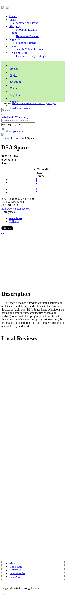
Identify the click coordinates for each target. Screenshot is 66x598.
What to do (8, 117)
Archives (15, 576)
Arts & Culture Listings (29, 49)
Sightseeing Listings (27, 22)
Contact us (16, 566)
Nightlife (14, 39)
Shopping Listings (26, 29)
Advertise (15, 569)
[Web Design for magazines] (1, 591)
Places (14, 138)
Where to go (22, 117)
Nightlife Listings (26, 42)
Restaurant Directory (28, 36)
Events (13, 16)
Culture (13, 46)
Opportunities (17, 573)
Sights (12, 19)
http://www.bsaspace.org (15, 208)
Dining (13, 32)
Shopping (15, 26)
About (12, 563)
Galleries (14, 221)
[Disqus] (33, 395)
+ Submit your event (13, 131)
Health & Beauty (19, 52)
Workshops (15, 218)
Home (5, 138)
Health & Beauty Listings (31, 56)
